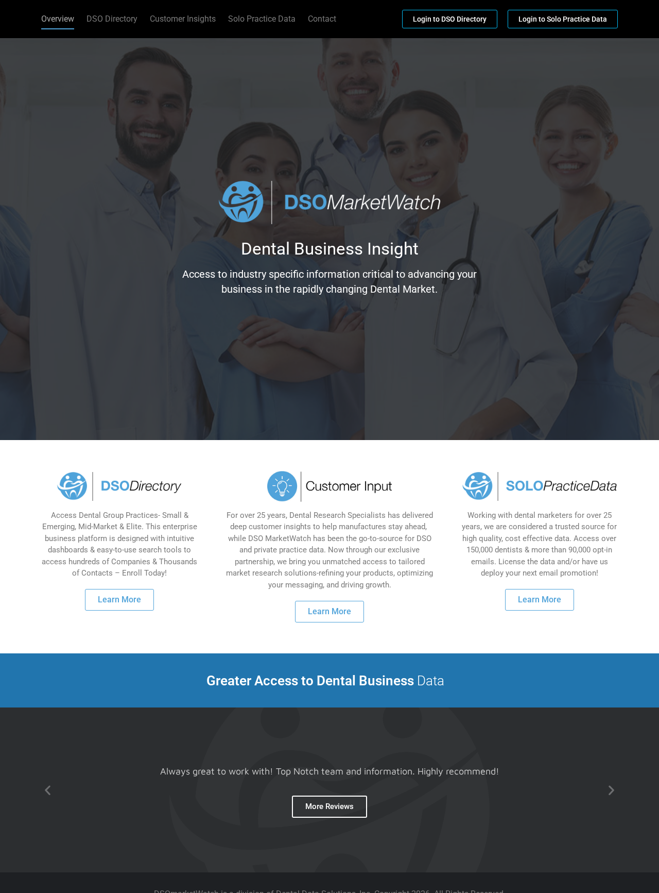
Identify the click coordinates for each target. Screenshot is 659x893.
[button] (47, 789)
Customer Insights (183, 19)
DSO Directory (111, 19)
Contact (322, 19)
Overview (57, 19)
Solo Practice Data (262, 19)
